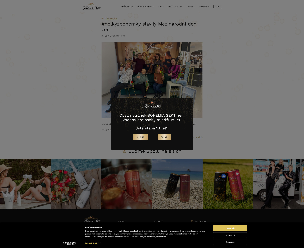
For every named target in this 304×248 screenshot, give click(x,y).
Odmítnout (230, 242)
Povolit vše (230, 228)
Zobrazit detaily (91, 243)
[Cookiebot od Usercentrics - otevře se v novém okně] (69, 243)
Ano (142, 137)
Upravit (229, 235)
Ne (166, 137)
